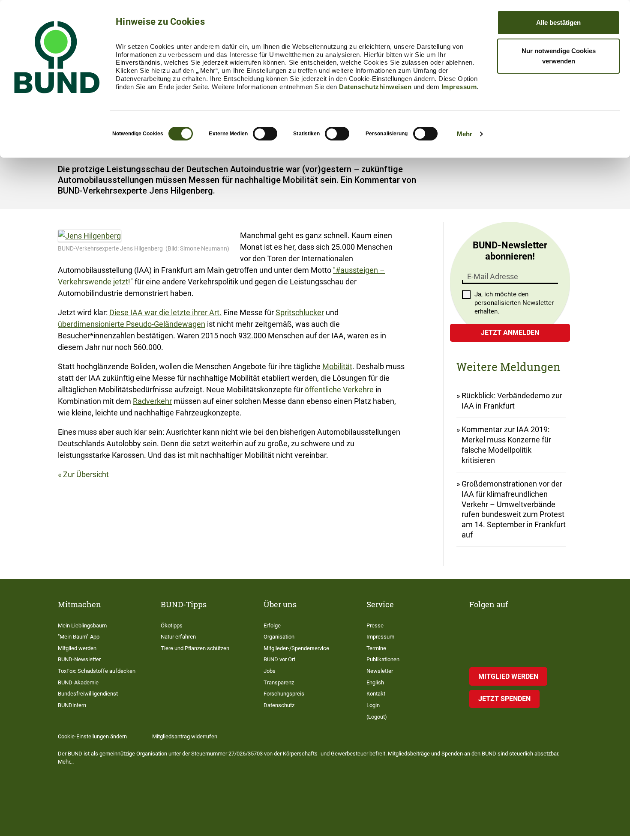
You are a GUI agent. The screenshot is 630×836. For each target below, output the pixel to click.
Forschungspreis (284, 693)
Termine (376, 648)
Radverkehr (152, 401)
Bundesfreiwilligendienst (88, 693)
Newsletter (379, 671)
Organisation (279, 636)
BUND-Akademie (78, 682)
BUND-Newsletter (79, 659)
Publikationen (382, 659)
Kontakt (375, 693)
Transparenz (279, 682)
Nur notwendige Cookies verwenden (559, 56)
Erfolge (272, 625)
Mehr (464, 133)
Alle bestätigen (558, 22)
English (375, 682)
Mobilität (337, 366)
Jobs (270, 671)
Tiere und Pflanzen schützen (195, 648)
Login (373, 705)
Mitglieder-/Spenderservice (296, 648)
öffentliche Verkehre (339, 389)
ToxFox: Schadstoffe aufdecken (96, 671)
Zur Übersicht (86, 474)
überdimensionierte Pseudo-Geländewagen (131, 323)
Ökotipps (172, 625)
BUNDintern (72, 705)
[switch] (265, 133)
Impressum (459, 86)
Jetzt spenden (504, 699)
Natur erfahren (178, 636)
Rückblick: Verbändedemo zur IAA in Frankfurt (512, 400)
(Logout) (376, 717)
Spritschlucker (300, 312)
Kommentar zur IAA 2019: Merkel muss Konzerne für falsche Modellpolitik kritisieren (506, 445)
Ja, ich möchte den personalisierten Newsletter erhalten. (514, 302)
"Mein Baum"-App (78, 636)
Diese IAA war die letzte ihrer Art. (165, 312)
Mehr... (66, 761)
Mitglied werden (77, 648)
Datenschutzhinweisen (375, 86)
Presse (375, 625)
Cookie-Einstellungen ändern (92, 736)
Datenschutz (279, 705)
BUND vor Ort (279, 659)
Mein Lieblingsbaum (82, 625)
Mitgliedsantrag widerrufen (184, 736)
